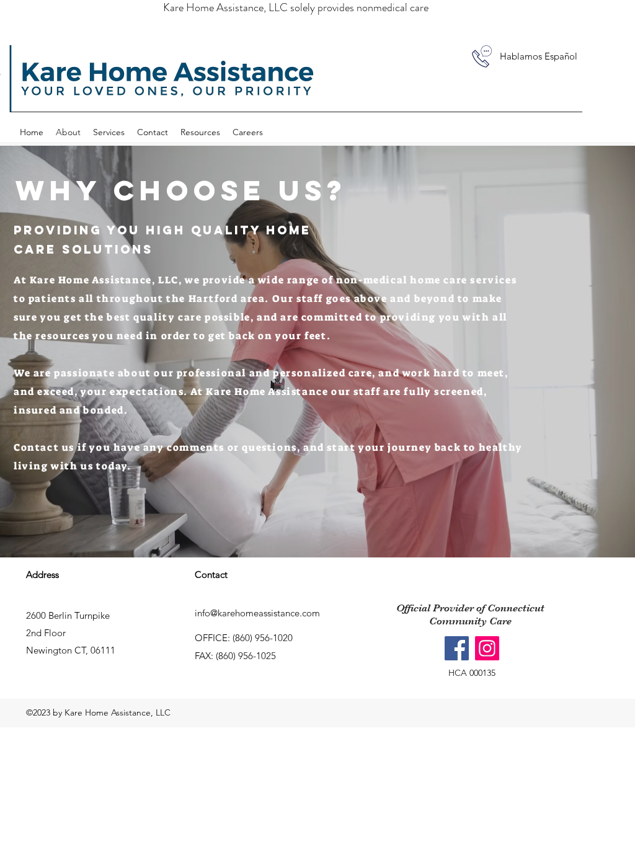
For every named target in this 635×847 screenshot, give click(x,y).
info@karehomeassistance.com (257, 613)
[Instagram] (487, 648)
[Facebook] (457, 648)
